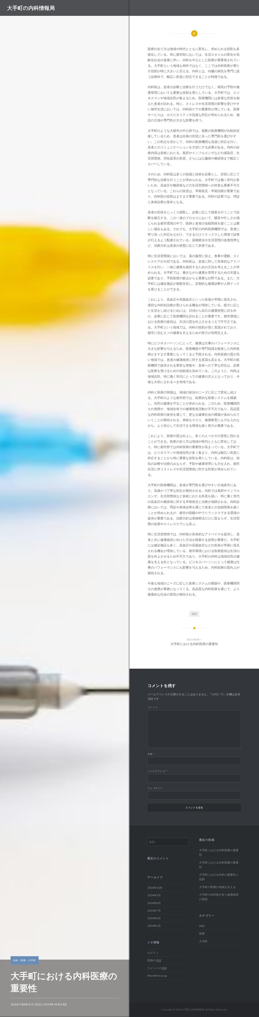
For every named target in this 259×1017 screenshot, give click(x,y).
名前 (151, 754)
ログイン (153, 952)
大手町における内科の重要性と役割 (219, 877)
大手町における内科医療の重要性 (219, 852)
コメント (153, 707)
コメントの (157, 968)
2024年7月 (154, 910)
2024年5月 (154, 925)
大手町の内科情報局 (31, 7)
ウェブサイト (155, 788)
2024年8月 (154, 903)
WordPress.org (157, 975)
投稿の (154, 960)
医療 (23, 960)
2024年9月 (154, 895)
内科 (15, 960)
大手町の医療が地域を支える (217, 887)
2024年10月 (154, 887)
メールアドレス (157, 771)
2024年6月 (154, 918)
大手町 (32, 960)
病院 (194, 613)
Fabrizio (27, 1004)
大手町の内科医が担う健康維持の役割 (219, 897)
